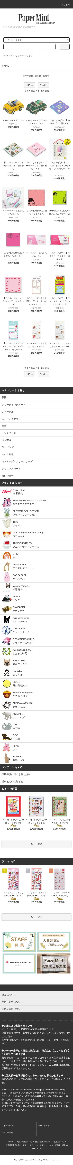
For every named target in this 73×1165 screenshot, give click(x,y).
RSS (33, 1148)
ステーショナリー (18, 56)
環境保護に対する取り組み (16, 774)
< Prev (29, 85)
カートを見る (43, 1126)
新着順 (46, 76)
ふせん (29, 56)
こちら (50, 1032)
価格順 (38, 76)
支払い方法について (24, 1142)
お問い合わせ (7, 1132)
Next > (43, 85)
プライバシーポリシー (38, 1145)
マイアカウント (8, 1126)
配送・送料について (42, 1142)
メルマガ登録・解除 (57, 1145)
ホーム (5, 56)
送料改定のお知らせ (12, 781)
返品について (59, 1142)
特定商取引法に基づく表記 (16, 1145)
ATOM (39, 1148)
